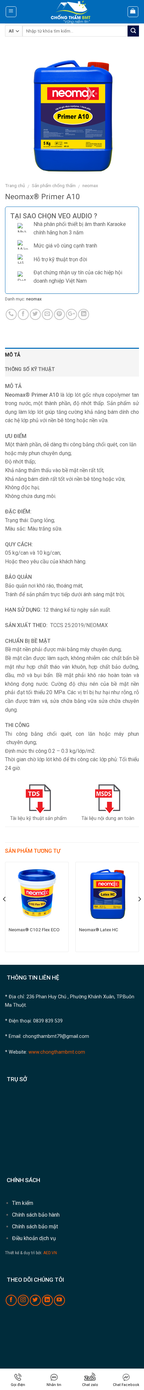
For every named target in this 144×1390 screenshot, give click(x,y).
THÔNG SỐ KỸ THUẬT (30, 369)
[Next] (139, 912)
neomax (90, 185)
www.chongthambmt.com (56, 1052)
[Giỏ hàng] (133, 11)
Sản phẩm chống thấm (54, 185)
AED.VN (50, 1252)
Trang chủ (15, 185)
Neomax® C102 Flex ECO (34, 929)
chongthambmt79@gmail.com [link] (56, 1036)
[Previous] (4, 912)
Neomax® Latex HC (98, 929)
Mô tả (12, 355)
